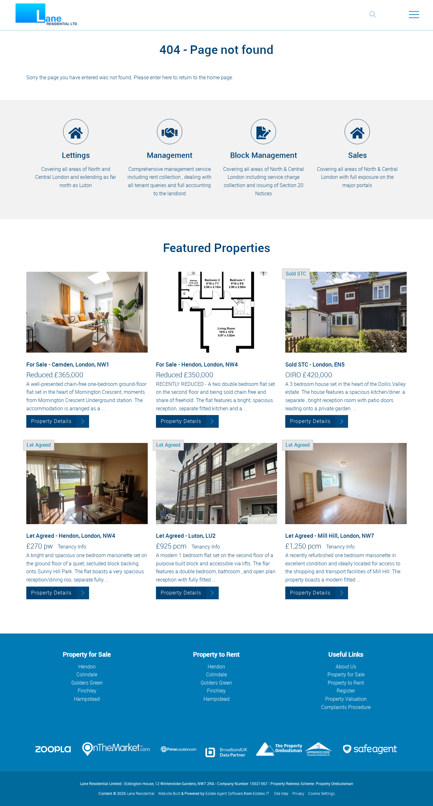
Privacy (298, 793)
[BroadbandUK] (226, 755)
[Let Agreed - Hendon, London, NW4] (87, 483)
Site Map (281, 793)
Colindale (86, 674)
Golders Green (87, 682)
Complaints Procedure (346, 707)
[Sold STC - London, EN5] (346, 312)
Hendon (87, 666)
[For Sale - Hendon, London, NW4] (216, 312)
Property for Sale (346, 674)
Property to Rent (346, 682)
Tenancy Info (72, 546)
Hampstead (87, 698)
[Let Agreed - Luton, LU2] (216, 483)
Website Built (169, 793)
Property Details (51, 421)
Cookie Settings (321, 793)
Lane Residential (140, 793)
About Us (346, 666)
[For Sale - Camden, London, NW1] (87, 312)
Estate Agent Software (224, 793)
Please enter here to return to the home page (183, 77)
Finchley (87, 690)
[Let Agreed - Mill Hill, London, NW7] (346, 483)
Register (346, 690)
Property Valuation (346, 698)
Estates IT (261, 793)
